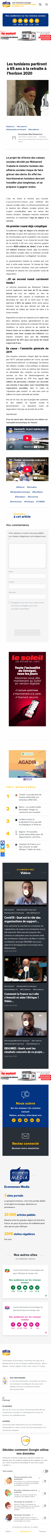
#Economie (33, 497)
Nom (11, 572)
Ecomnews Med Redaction (30, 134)
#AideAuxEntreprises (26, 910)
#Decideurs (20, 497)
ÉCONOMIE (7, 1406)
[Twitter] (3, 847)
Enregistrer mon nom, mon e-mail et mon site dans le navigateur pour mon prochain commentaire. (27, 606)
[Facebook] (3, 843)
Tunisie (37, 360)
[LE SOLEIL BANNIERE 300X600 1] (27, 689)
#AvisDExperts (33, 913)
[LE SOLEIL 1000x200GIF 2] (25, 36)
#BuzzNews (33, 129)
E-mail (11, 582)
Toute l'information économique (24, 4)
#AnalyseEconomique (16, 129)
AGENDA (6, 1421)
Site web (12, 592)
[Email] (3, 851)
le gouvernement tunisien (17, 202)
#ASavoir (10, 126)
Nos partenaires (17, 1378)
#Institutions (16, 502)
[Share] (3, 855)
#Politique (29, 502)
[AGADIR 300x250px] (27, 765)
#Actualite (22, 126)
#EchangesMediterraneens (16, 1041)
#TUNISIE (40, 502)
